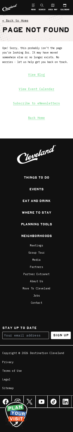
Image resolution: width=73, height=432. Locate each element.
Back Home (36, 118)
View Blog (36, 74)
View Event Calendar (36, 89)
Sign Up (61, 335)
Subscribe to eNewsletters (36, 103)
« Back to (15, 20)
